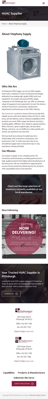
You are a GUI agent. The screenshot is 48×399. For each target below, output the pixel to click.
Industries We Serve (24, 377)
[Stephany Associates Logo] (24, 310)
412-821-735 (25, 357)
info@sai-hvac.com (26, 331)
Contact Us (9, 294)
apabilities (9, 372)
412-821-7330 (26, 324)
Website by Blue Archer (37, 395)
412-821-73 (24, 327)
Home (4, 24)
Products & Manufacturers (31, 372)
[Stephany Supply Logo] (24, 340)
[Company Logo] (9, 2)
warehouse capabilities (13, 113)
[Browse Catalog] (24, 189)
